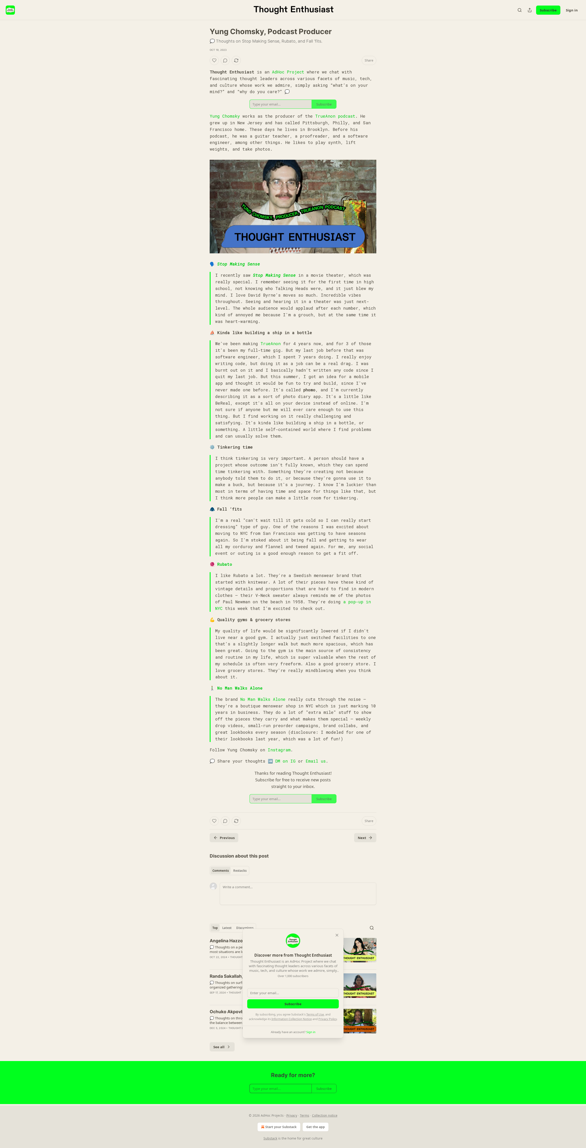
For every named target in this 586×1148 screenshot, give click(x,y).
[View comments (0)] (225, 60)
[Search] (519, 10)
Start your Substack (281, 1127)
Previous (227, 837)
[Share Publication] (529, 10)
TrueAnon (270, 343)
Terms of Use (315, 1014)
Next (362, 837)
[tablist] (229, 870)
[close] (337, 935)
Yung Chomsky (225, 116)
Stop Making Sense (238, 264)
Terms (304, 1115)
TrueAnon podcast (335, 116)
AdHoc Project (288, 72)
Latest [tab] (227, 928)
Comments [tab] (220, 871)
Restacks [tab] (240, 871)
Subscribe (548, 10)
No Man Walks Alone (240, 688)
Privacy (291, 1115)
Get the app (315, 1127)
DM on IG (285, 761)
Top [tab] (215, 928)
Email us (316, 761)
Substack (270, 1138)
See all (219, 1047)
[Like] (214, 60)
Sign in (572, 10)
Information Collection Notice (291, 1019)
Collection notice (324, 1115)
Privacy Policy (327, 1019)
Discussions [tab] (244, 928)
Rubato (224, 564)
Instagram (279, 750)
